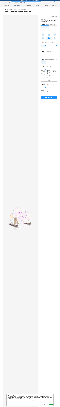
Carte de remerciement (17, 5)
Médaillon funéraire (28, 5)
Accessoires (46, 5)
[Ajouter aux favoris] (3, 15)
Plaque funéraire (6, 5)
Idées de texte (54, 5)
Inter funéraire (38, 5)
